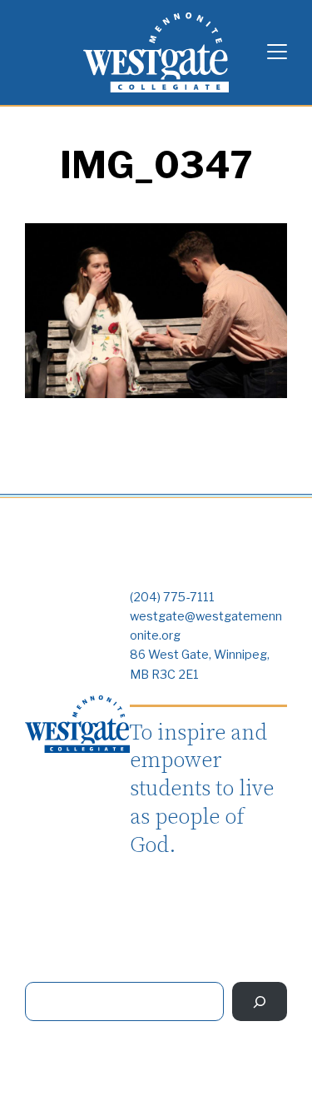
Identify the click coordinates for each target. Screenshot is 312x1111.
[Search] (259, 1001)
